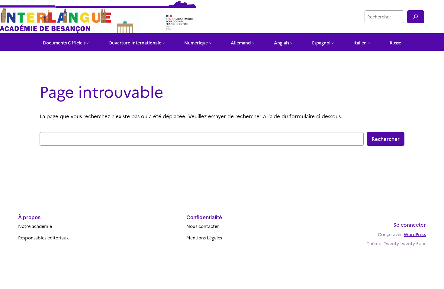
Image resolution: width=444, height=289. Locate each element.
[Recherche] (415, 16)
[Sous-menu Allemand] (253, 42)
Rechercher (386, 138)
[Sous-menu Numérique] (210, 42)
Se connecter (409, 224)
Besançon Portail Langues (321, 16)
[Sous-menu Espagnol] (332, 42)
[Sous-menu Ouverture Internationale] (163, 42)
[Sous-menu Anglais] (291, 42)
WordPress (415, 234)
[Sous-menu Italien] (369, 42)
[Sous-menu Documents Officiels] (87, 42)
